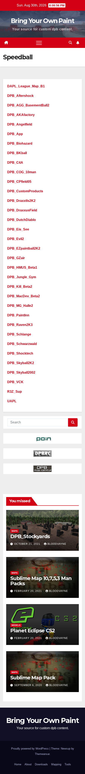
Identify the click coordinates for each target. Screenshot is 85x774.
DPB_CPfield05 (19, 181)
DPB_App (15, 134)
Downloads (41, 764)
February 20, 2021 (28, 591)
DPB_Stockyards (30, 536)
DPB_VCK (15, 382)
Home (17, 764)
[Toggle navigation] (39, 42)
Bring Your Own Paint (42, 21)
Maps (15, 531)
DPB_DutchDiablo (21, 220)
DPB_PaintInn (18, 315)
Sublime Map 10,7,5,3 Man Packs (41, 580)
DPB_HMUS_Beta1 (22, 267)
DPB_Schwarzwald (22, 344)
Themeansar (42, 754)
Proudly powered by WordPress (30, 748)
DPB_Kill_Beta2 (19, 286)
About (28, 764)
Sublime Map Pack (32, 678)
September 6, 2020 (28, 685)
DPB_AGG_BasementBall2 (28, 105)
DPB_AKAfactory (21, 115)
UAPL (12, 401)
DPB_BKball (17, 153)
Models (16, 625)
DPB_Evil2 (15, 239)
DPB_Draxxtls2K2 (21, 200)
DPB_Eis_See (18, 229)
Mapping (56, 764)
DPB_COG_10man (21, 172)
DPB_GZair (16, 258)
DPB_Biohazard (19, 143)
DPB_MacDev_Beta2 (23, 296)
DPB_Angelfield (19, 124)
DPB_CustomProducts (25, 191)
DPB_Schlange (19, 334)
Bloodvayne (56, 543)
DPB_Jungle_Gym (21, 277)
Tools (68, 764)
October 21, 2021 (27, 543)
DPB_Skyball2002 (21, 372)
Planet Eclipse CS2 (32, 631)
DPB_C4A (15, 162)
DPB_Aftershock (20, 96)
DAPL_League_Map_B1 (26, 86)
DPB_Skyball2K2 (20, 363)
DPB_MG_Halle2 (20, 305)
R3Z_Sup (14, 391)
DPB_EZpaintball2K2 (23, 248)
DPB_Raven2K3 (20, 325)
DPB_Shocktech (20, 353)
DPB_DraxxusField (22, 210)
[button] (70, 42)
